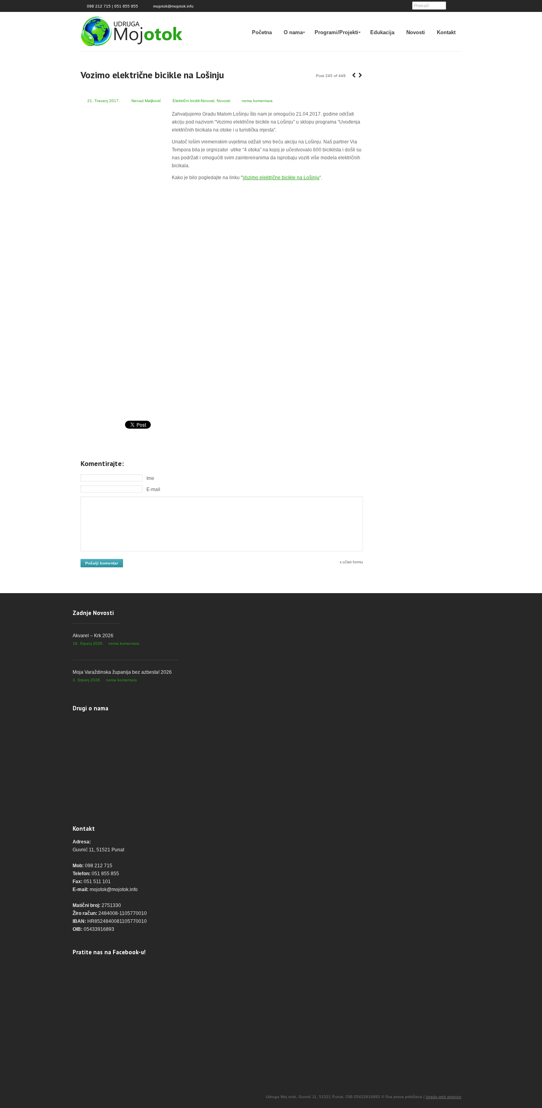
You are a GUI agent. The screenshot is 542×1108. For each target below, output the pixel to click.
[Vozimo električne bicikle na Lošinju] (222, 300)
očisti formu (352, 562)
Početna (262, 32)
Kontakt (446, 32)
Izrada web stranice (443, 1096)
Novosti (415, 32)
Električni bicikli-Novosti (193, 101)
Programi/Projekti (336, 32)
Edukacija (382, 32)
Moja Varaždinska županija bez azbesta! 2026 (122, 672)
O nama (293, 32)
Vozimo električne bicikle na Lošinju (280, 177)
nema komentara (257, 101)
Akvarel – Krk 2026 (93, 635)
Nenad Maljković (146, 101)
